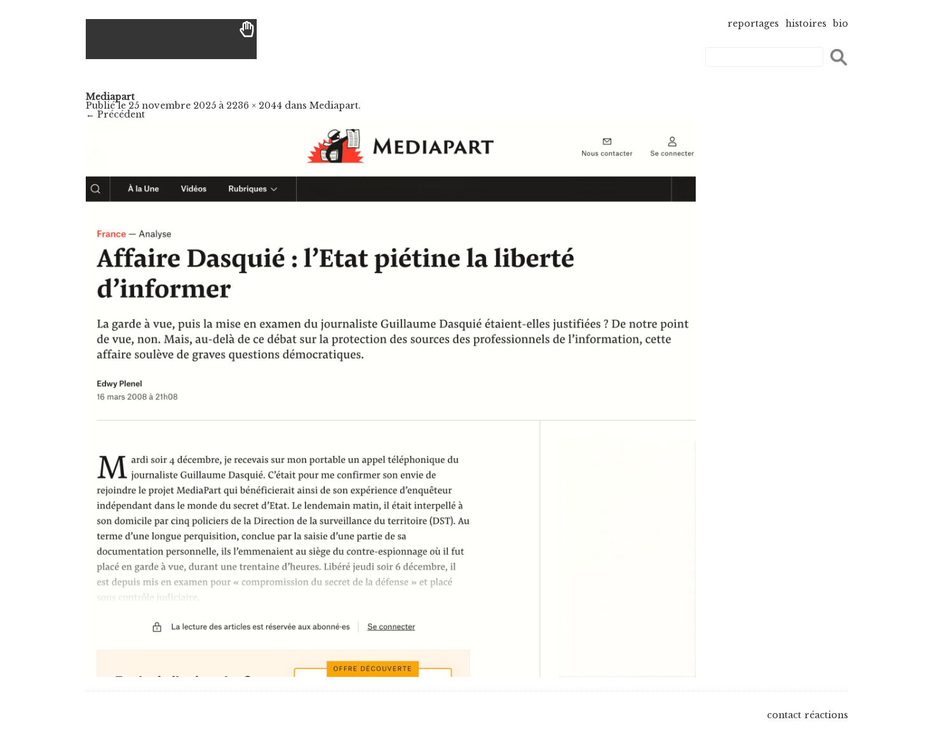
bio (840, 23)
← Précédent (115, 114)
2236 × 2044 (254, 105)
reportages (753, 23)
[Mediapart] (391, 673)
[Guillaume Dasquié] (171, 39)
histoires (806, 23)
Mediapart (333, 105)
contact (784, 715)
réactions (826, 715)
